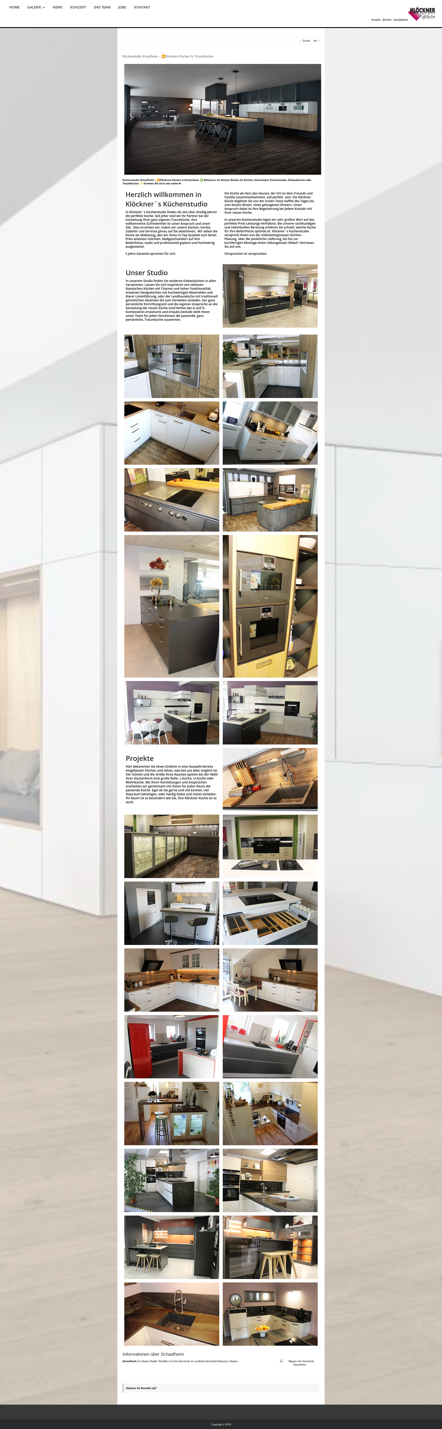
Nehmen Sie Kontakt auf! (141, 1388)
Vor (315, 40)
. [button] (181, 183)
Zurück (306, 40)
